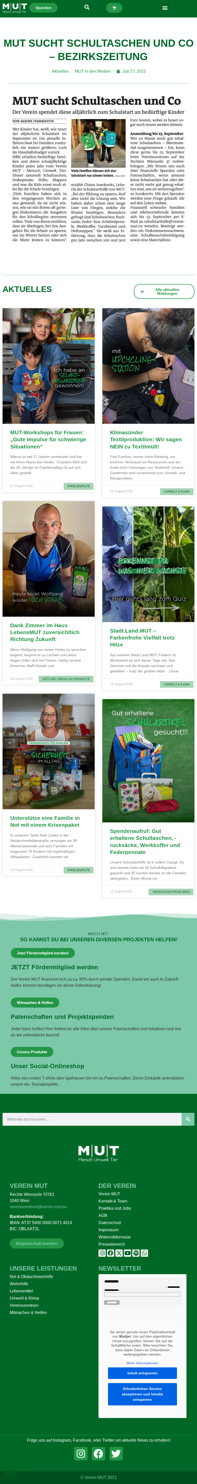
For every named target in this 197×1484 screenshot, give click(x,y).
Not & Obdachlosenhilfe (31, 1276)
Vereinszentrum (24, 1305)
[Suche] (188, 1119)
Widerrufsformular (114, 1237)
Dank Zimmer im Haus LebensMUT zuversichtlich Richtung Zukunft (45, 632)
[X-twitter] (119, 1253)
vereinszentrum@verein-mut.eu (38, 1207)
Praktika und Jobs (114, 1208)
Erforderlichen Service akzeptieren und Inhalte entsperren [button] (142, 1394)
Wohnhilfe (19, 1284)
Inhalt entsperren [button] (142, 1373)
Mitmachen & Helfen (28, 1312)
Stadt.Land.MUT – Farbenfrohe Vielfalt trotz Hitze (142, 638)
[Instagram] (102, 1253)
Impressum (108, 1230)
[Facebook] (110, 1253)
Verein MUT (109, 1194)
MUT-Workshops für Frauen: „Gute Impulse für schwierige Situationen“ (48, 439)
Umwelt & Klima (24, 1298)
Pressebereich (111, 1244)
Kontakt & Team (112, 1201)
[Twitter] (116, 1453)
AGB (102, 1215)
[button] (165, 8)
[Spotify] (136, 1253)
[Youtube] (127, 1253)
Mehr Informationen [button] (142, 1363)
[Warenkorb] (114, 8)
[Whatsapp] (144, 1253)
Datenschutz (109, 1222)
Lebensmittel (21, 1291)
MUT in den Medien (93, 71)
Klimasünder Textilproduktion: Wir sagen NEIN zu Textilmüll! (146, 439)
